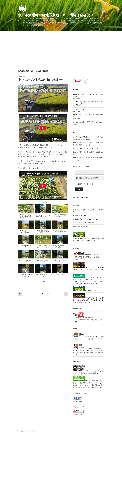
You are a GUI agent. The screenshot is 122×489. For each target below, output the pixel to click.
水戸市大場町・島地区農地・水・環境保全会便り (56, 15)
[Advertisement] (61, 55)
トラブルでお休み (78, 109)
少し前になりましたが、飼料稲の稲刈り (85, 222)
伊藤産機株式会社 (90, 290)
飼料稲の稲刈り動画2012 (80, 226)
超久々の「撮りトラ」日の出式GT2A (84, 148)
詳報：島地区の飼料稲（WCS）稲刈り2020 (86, 219)
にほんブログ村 (77, 401)
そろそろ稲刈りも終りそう (81, 215)
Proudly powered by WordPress (26, 431)
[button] (45, 202)
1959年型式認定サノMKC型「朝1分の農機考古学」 (88, 157)
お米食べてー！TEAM (91, 337)
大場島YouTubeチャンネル (93, 317)
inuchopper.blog (90, 371)
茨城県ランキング (78, 414)
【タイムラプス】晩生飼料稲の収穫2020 (40, 79)
